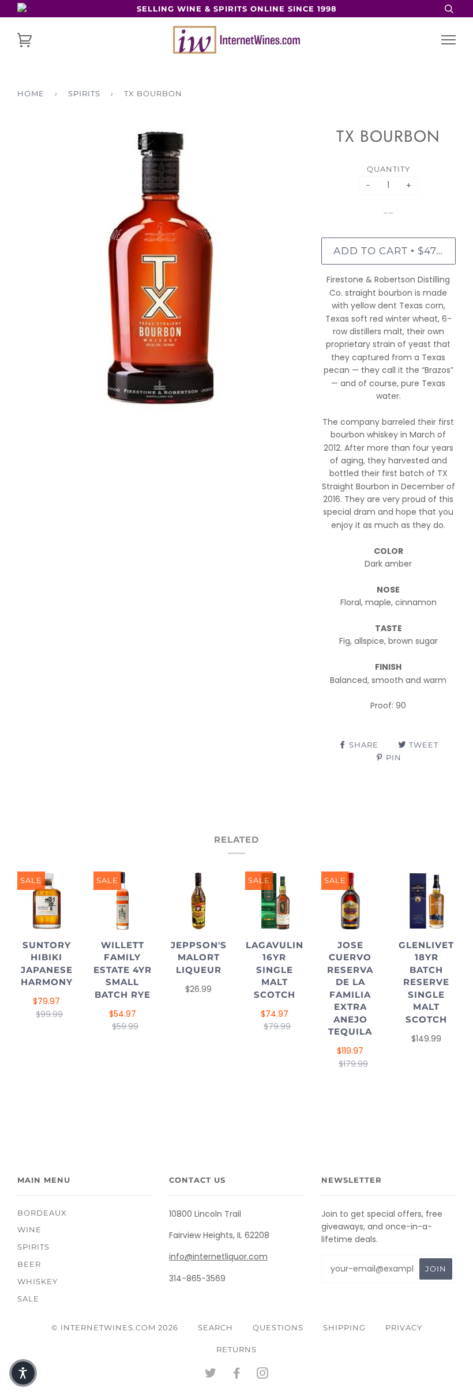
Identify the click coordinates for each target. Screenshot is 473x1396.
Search (215, 1327)
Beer (29, 1264)
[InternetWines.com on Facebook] (237, 1374)
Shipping (344, 1327)
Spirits (84, 93)
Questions (278, 1327)
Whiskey (37, 1281)
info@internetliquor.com (218, 1256)
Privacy (403, 1327)
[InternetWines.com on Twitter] (211, 1374)
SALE (28, 1298)
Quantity (388, 168)
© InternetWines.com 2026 (114, 1327)
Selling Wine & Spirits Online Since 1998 (237, 8)
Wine (29, 1229)
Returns (236, 1349)
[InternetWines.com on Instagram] (263, 1374)
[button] (23, 1373)
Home (30, 93)
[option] (160, 268)
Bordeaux (42, 1212)
